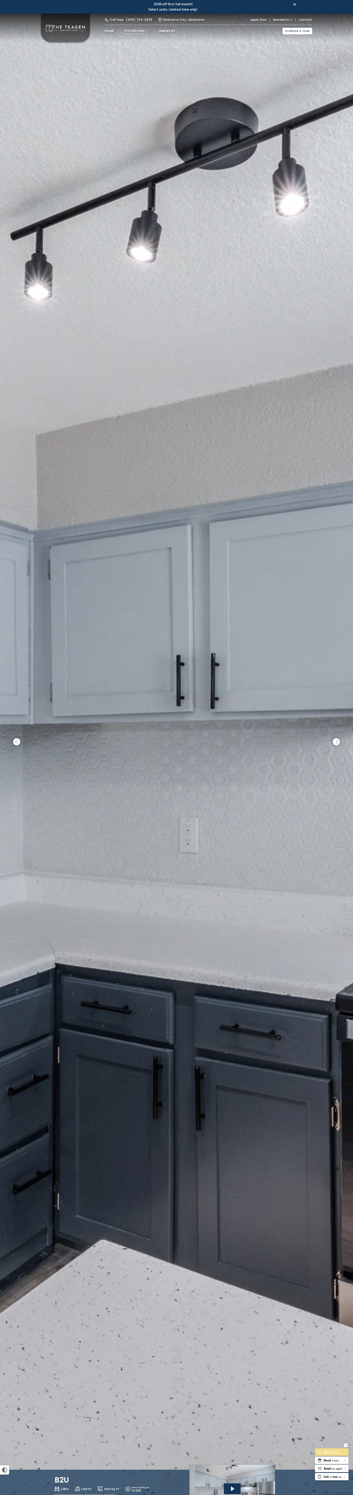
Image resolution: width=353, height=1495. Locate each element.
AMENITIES (167, 31)
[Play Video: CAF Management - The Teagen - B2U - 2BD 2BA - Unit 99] (232, 1488)
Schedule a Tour (297, 31)
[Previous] (16, 742)
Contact (305, 20)
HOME (109, 31)
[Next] (336, 742)
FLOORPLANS (134, 31)
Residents (281, 20)
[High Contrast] (4, 1470)
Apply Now (258, 20)
